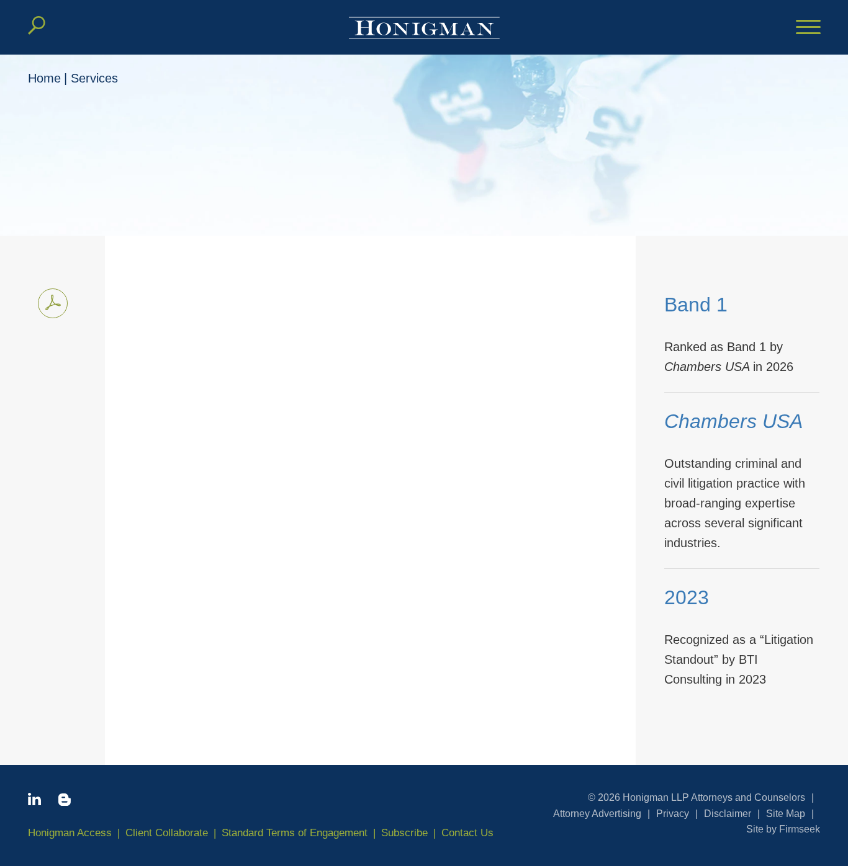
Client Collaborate (166, 833)
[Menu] (808, 28)
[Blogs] (64, 802)
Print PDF (53, 303)
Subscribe (404, 833)
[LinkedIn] (34, 801)
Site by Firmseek (783, 829)
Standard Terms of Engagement (295, 833)
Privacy (672, 813)
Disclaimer (727, 813)
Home (44, 78)
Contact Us (467, 833)
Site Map (785, 813)
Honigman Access (70, 833)
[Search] (36, 25)
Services (94, 78)
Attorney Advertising (597, 813)
